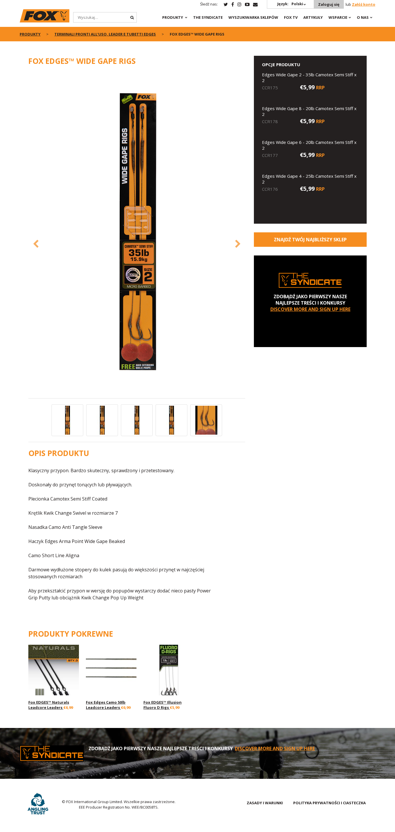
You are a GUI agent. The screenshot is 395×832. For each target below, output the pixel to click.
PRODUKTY (172, 17)
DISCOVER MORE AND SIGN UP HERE (310, 309)
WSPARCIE (337, 17)
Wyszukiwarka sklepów (253, 17)
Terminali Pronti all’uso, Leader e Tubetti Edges (105, 34)
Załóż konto (363, 4)
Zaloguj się (328, 4)
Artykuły (313, 17)
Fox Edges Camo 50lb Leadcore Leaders (105, 705)
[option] (136, 235)
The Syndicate (208, 17)
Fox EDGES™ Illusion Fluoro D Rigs (162, 705)
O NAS (363, 17)
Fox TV (291, 17)
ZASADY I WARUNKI (265, 802)
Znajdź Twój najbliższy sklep (310, 239)
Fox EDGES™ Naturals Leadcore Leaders (48, 705)
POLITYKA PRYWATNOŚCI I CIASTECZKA (329, 802)
